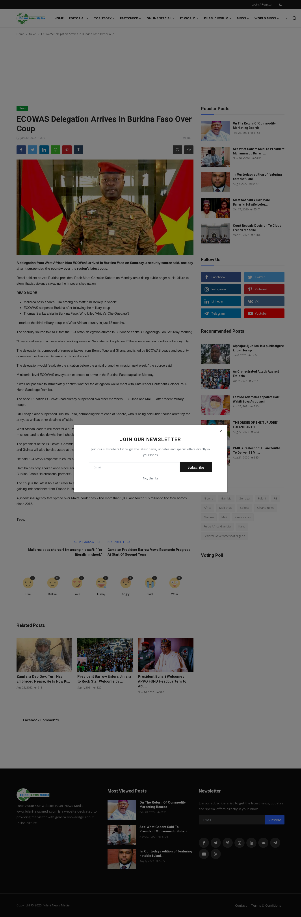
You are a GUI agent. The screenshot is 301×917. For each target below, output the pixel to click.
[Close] (221, 431)
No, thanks (150, 478)
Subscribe (196, 467)
